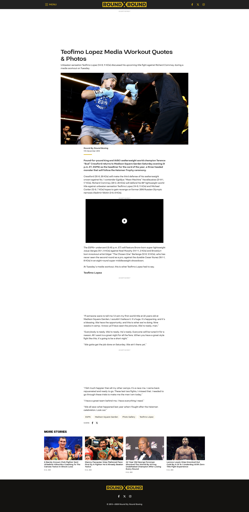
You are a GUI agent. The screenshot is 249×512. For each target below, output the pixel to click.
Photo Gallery (128, 417)
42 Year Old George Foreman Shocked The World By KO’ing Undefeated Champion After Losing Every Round (143, 465)
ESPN (88, 417)
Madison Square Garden (106, 417)
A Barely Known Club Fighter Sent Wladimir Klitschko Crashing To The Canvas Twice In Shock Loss (62, 464)
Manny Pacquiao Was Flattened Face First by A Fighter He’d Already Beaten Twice (104, 464)
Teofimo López (146, 417)
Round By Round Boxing (96, 148)
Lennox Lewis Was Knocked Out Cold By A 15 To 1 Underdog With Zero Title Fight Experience (186, 464)
